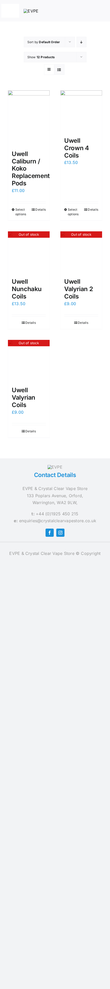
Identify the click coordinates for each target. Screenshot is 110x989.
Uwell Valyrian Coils (23, 397)
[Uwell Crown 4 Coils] (81, 111)
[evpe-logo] (31, 11)
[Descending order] (81, 42)
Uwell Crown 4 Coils (76, 148)
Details (40, 209)
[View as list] (59, 70)
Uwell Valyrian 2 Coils (78, 289)
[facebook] (50, 533)
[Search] (87, 11)
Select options (20, 212)
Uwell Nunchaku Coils (27, 289)
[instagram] (60, 533)
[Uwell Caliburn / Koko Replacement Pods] (29, 117)
